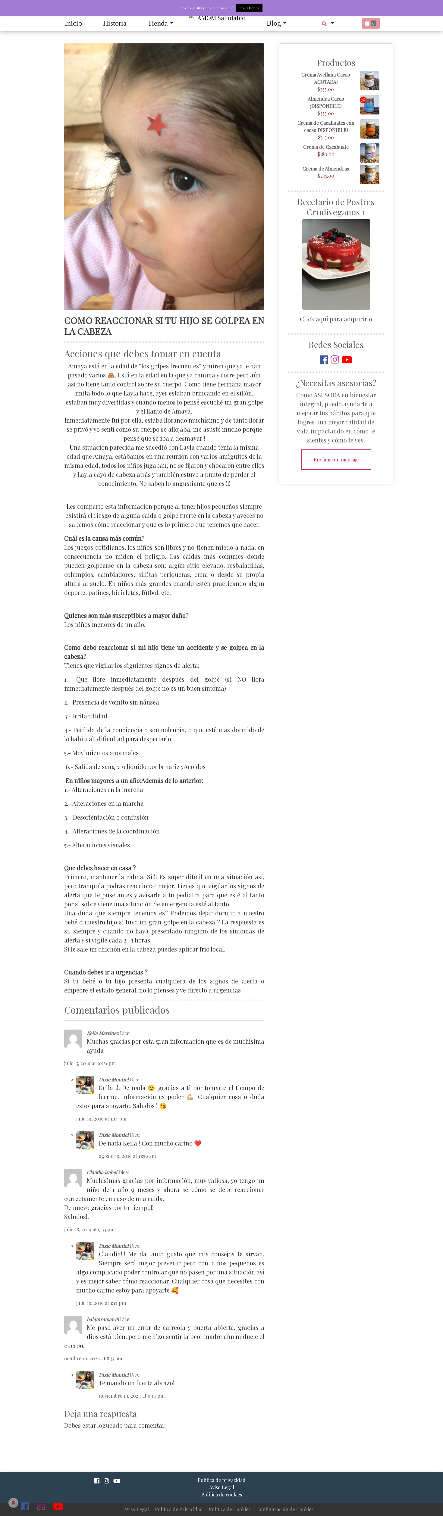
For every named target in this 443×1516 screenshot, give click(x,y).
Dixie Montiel (114, 1079)
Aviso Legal (136, 1509)
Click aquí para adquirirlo (336, 319)
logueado (110, 1425)
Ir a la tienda (249, 7)
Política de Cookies (229, 1509)
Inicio (73, 23)
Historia (115, 23)
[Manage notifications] (13, 1503)
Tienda (158, 23)
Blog (274, 23)
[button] (328, 23)
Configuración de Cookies (284, 1509)
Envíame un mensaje (336, 459)
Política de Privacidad (179, 1509)
